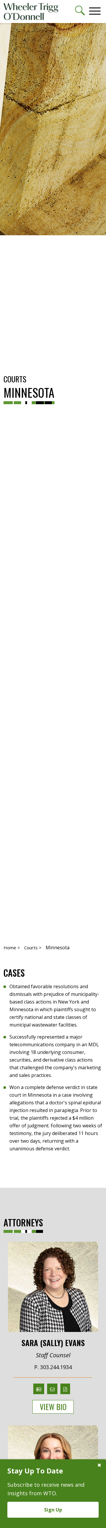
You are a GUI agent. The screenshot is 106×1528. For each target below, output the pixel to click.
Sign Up (53, 1509)
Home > (12, 947)
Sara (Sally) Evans (53, 1342)
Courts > (33, 947)
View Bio (53, 1406)
